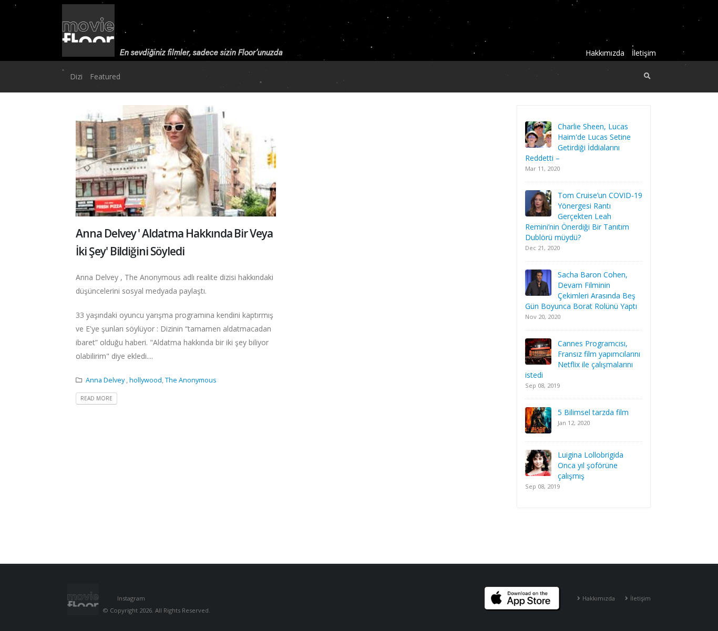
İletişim (644, 53)
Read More (96, 398)
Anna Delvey (106, 380)
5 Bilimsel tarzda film (593, 412)
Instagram (131, 598)
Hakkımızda (605, 53)
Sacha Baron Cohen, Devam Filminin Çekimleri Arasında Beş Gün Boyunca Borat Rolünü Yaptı (581, 290)
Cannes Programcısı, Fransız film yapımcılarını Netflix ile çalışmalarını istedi (582, 359)
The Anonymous (191, 380)
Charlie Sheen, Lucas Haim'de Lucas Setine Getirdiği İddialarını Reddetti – (578, 142)
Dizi (76, 76)
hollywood (145, 380)
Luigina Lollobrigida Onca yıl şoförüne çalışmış (590, 465)
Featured (105, 76)
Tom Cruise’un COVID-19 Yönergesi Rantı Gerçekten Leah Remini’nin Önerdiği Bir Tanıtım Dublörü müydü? (583, 216)
